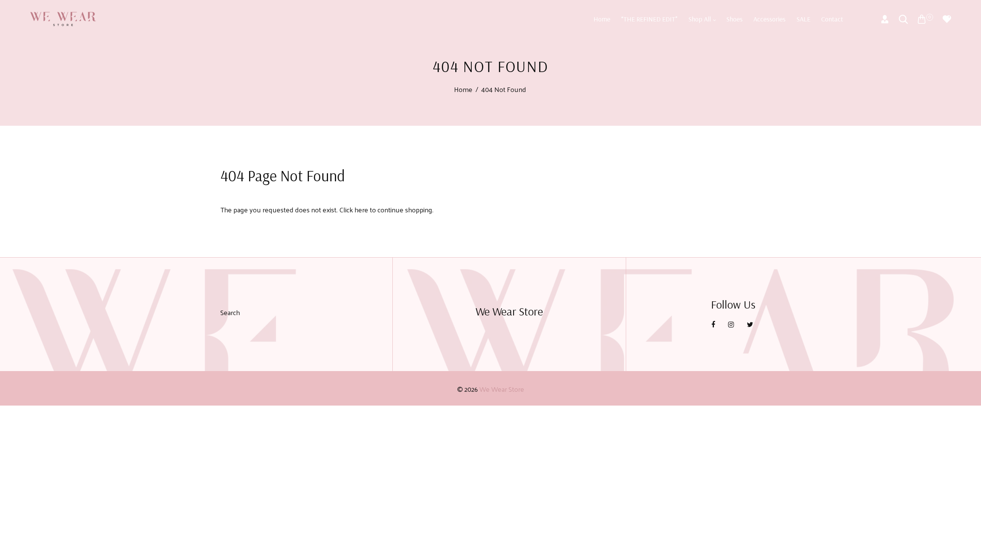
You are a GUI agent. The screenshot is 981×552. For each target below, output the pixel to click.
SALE (803, 19)
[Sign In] (884, 19)
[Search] (903, 19)
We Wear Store (501, 389)
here (361, 209)
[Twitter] (751, 324)
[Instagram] (731, 324)
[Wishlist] (946, 19)
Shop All (700, 19)
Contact (832, 19)
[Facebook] (714, 324)
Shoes (734, 19)
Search (230, 312)
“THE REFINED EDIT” (649, 19)
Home (602, 19)
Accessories (769, 19)
